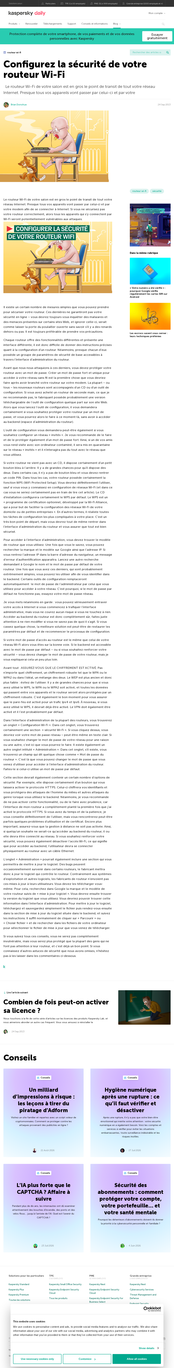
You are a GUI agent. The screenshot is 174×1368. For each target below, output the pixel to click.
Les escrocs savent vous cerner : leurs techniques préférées (149, 335)
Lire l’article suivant (17, 992)
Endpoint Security (139, 1303)
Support (71, 23)
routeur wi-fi (14, 52)
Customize (85, 1358)
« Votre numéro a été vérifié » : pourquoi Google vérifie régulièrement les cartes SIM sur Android (148, 292)
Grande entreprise (140, 1275)
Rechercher (167, 52)
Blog (115, 23)
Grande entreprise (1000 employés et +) (144, 3)
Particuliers (50, 3)
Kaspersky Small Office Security (65, 1284)
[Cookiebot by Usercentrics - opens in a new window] (146, 1309)
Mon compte (156, 13)
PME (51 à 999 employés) (106, 3)
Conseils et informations (94, 23)
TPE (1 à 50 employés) (75, 3)
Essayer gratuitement (157, 36)
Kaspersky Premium (19, 1294)
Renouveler (31, 23)
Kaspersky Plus (16, 1289)
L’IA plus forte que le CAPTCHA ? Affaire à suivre (44, 1192)
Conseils (45, 1077)
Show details (146, 1348)
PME (91, 1275)
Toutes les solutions (19, 1300)
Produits (13, 23)
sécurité (156, 191)
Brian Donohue (19, 104)
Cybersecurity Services (142, 1289)
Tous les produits (58, 1298)
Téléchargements (52, 23)
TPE (51, 1275)
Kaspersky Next (97, 1284)
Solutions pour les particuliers (26, 1275)
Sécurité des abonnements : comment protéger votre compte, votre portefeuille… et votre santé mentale (130, 1199)
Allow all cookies (137, 1358)
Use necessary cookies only (37, 1358)
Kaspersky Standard (19, 1284)
